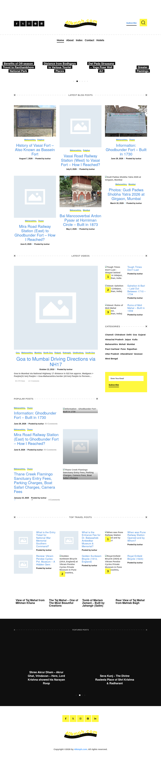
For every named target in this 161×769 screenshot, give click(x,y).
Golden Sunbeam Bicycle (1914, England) (91, 559)
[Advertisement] (80, 5)
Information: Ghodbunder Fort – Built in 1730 (126, 149)
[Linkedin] (41, 24)
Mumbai (86, 210)
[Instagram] (29, 24)
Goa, (18, 353)
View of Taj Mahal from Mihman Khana (30, 601)
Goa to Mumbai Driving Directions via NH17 (55, 361)
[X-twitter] (23, 24)
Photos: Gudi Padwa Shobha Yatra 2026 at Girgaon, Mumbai (126, 194)
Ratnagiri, (67, 353)
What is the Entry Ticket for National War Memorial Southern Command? (45, 539)
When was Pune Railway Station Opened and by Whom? (136, 536)
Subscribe (131, 23)
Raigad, (57, 353)
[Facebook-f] (17, 24)
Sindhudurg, (78, 353)
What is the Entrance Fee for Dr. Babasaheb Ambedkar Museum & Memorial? (91, 539)
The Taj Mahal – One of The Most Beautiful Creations (63, 603)
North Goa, (48, 353)
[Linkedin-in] (95, 718)
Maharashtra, (30, 140)
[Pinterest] (35, 24)
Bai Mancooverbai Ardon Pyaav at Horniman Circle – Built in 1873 (80, 220)
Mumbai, (38, 353)
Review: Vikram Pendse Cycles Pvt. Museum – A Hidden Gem (45, 560)
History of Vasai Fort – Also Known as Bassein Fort (35, 149)
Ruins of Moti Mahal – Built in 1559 (136, 308)
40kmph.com (80, 749)
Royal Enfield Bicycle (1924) (135, 557)
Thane (132, 140)
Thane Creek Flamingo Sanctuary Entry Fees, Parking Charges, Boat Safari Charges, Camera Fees (34, 483)
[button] (73, 81)
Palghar (40, 140)
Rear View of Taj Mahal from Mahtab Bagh (130, 601)
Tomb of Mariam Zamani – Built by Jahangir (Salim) (93, 603)
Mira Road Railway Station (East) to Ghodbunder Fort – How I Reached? (34, 233)
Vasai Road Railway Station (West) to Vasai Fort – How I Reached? (80, 160)
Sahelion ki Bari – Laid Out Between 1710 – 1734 (136, 289)
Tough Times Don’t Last (134, 268)
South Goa (90, 353)
